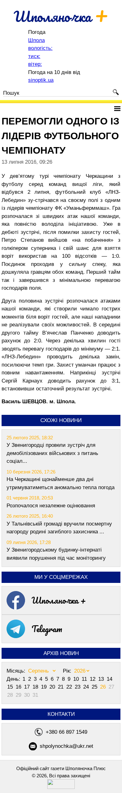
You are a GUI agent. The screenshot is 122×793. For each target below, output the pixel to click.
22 (70, 687)
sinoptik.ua (40, 80)
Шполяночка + (59, 600)
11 (85, 679)
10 (76, 679)
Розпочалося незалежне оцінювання (51, 506)
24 (86, 687)
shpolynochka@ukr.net (66, 746)
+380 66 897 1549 (66, 732)
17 (27, 687)
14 (109, 679)
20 (53, 687)
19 (44, 687)
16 (19, 687)
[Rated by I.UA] (61, 787)
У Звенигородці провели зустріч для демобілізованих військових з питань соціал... (52, 453)
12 (93, 679)
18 (36, 687)
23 (78, 687)
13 (101, 679)
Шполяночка (61, 16)
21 (61, 687)
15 (10, 687)
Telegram (47, 629)
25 (95, 687)
